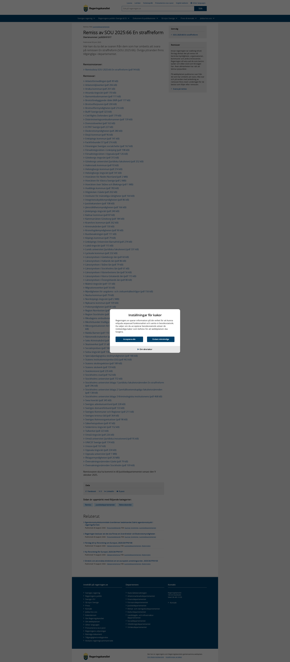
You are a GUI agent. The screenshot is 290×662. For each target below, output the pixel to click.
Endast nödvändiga (160, 339)
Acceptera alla (129, 339)
